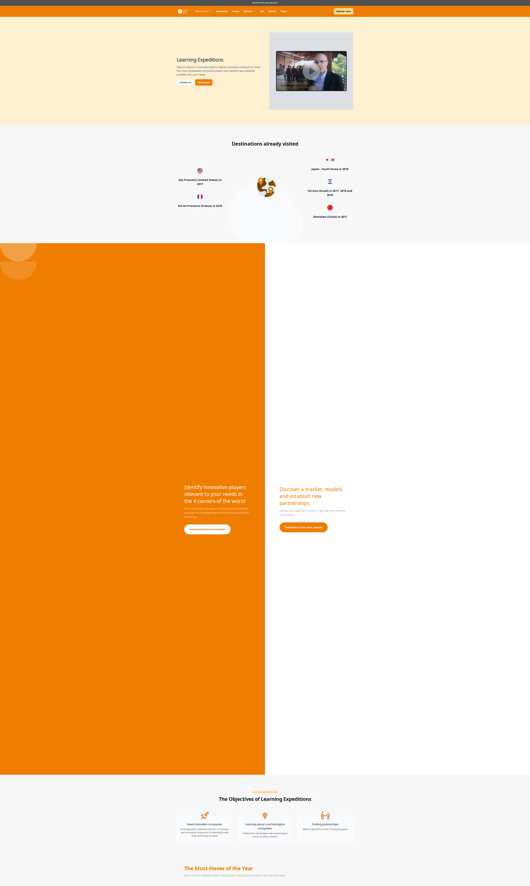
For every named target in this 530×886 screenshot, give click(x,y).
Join (262, 11)
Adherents (222, 11)
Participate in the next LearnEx (207, 529)
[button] (203, 11)
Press (283, 11)
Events (235, 11)
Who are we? (202, 11)
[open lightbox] (311, 71)
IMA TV (272, 11)
